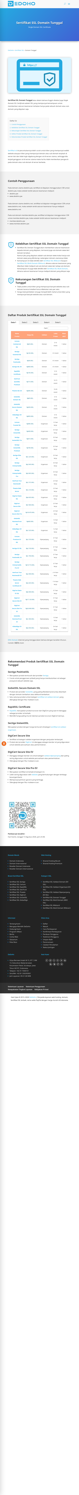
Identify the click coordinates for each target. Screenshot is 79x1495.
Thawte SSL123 (17, 391)
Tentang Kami (15, 924)
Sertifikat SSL (19, 50)
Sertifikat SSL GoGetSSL (18, 897)
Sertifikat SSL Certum (18, 884)
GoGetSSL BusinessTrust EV (17, 619)
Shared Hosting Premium (52, 863)
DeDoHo (11, 50)
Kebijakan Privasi (41, 990)
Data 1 (13, 322)
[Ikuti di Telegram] (61, 960)
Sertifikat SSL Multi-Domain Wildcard (31, 263)
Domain (15, 640)
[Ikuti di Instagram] (50, 960)
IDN (9, 640)
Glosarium (13, 939)
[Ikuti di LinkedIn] (64, 960)
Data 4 (46, 322)
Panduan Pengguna (50, 934)
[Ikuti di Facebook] (46, 960)
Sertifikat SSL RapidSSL (18, 887)
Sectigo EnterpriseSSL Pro (17, 473)
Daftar (45, 924)
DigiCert (29, 742)
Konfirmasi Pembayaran (52, 932)
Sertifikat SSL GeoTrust (18, 889)
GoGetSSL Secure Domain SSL (17, 407)
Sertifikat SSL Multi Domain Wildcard (56, 908)
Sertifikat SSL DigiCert (18, 895)
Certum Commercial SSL (17, 344)
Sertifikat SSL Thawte (17, 892)
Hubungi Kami (15, 929)
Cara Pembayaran (50, 929)
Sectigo (45, 675)
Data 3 (35, 322)
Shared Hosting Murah (51, 861)
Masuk (45, 926)
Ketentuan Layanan (16, 987)
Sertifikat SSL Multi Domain (57, 268)
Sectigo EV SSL (17, 548)
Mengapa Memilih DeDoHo (20, 926)
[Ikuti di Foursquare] (58, 964)
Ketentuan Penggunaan (35, 987)
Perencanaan (48, 942)
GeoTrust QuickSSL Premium (17, 382)
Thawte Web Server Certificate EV (17, 583)
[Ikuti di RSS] (50, 964)
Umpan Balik (48, 939)
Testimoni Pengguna (51, 937)
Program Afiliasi (16, 932)
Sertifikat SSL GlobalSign (19, 900)
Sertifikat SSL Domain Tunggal (54, 897)
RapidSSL (13, 711)
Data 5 (57, 322)
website (35, 774)
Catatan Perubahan (50, 945)
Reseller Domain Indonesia (20, 866)
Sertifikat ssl (12, 150)
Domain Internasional (18, 863)
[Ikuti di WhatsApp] (57, 960)
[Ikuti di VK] (61, 964)
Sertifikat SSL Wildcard (51, 261)
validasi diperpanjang (52, 756)
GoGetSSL (29, 692)
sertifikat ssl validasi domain (48, 697)
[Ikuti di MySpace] (54, 964)
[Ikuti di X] (54, 960)
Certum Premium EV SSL (17, 539)
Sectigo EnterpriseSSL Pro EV (17, 565)
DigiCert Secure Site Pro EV (17, 608)
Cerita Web (14, 937)
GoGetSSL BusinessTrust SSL (17, 521)
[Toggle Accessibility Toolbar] (3, 743)
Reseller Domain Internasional (21, 869)
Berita (12, 934)
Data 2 (24, 322)
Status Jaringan (49, 947)
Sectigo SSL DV (17, 367)
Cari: (46, 328)
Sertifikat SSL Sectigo (17, 882)
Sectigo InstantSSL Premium (16, 448)
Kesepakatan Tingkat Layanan (20, 990)
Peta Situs (13, 942)
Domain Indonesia (17, 861)
